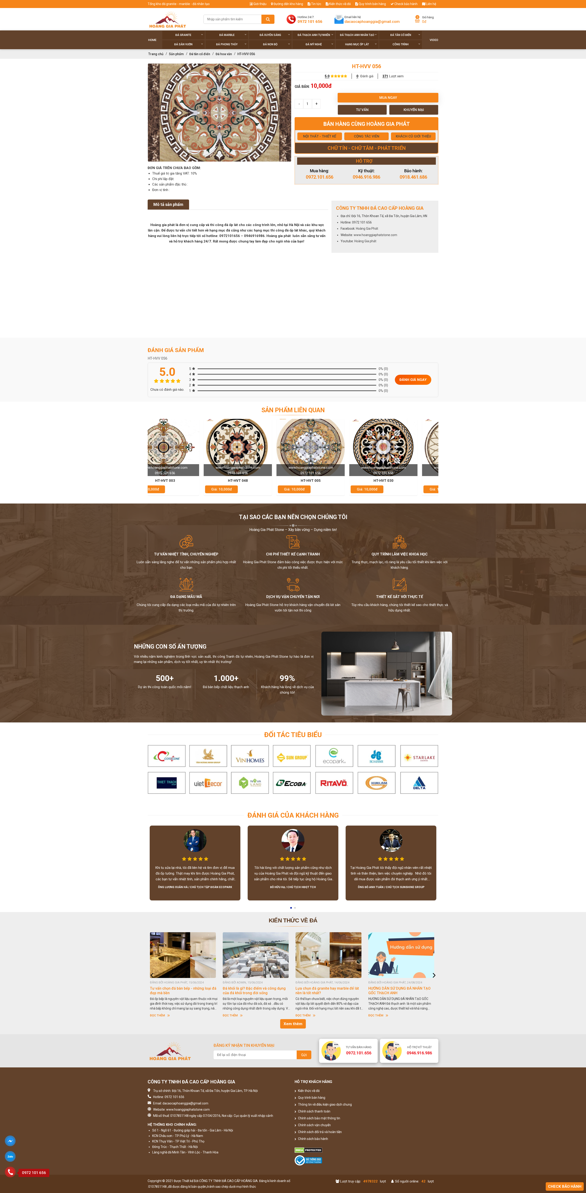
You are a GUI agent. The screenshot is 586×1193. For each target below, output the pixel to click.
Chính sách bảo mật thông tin (318, 1118)
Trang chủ (155, 54)
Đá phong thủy (227, 44)
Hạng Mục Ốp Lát (357, 44)
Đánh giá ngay (413, 380)
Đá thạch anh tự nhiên (314, 35)
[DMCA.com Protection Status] (330, 1150)
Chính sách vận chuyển (314, 1125)
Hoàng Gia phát (365, 241)
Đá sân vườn (183, 44)
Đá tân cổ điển (400, 35)
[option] (219, 112)
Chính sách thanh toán (313, 1111)
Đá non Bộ (270, 44)
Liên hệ (430, 4)
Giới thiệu (259, 4)
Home (152, 40)
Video (434, 40)
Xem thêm (293, 1023)
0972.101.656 (319, 177)
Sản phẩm (176, 54)
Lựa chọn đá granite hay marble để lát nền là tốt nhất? (181, 990)
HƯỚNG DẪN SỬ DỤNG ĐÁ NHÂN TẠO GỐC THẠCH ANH (254, 990)
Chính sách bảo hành (312, 1139)
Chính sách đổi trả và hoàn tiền (319, 1132)
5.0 (327, 76)
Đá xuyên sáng (270, 35)
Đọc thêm (157, 1015)
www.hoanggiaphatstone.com (375, 235)
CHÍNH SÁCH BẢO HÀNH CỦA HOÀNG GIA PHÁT (326, 990)
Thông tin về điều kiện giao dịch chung (324, 1104)
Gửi (304, 1055)
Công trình (401, 44)
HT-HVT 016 (402, 481)
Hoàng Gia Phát (367, 228)
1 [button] (291, 909)
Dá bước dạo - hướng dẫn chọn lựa (397, 988)
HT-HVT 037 (330, 481)
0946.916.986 (366, 177)
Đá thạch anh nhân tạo (357, 35)
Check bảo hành (406, 4)
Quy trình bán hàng (372, 4)
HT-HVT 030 (257, 481)
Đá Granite (183, 35)
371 (385, 76)
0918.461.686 (413, 177)
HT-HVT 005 (184, 481)
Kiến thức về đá (339, 4)
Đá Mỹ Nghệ (314, 44)
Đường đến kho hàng (288, 4)
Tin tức (315, 4)
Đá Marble (227, 35)
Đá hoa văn (224, 54)
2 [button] (295, 909)
